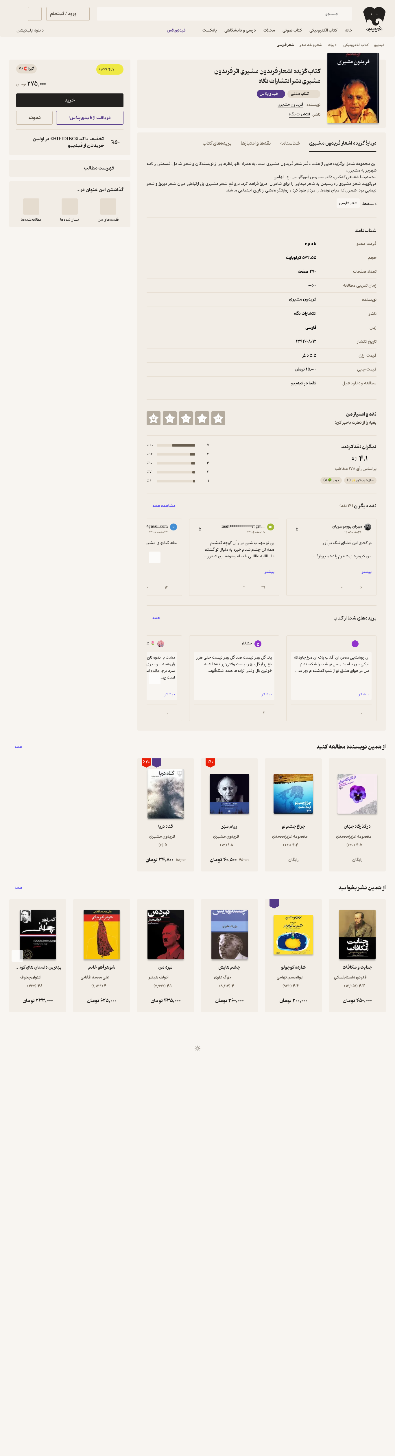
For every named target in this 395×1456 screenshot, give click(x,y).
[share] (192, 115)
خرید (70, 100)
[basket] (35, 14)
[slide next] (154, 557)
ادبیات (332, 45)
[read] (31, 206)
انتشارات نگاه (299, 114)
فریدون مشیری (290, 105)
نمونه (34, 118)
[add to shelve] (108, 206)
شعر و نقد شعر (311, 45)
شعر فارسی (285, 45)
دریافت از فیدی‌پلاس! (90, 118)
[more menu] (150, 115)
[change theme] (16, 14)
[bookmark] (164, 115)
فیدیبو (379, 45)
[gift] (178, 115)
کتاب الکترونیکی (355, 45)
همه (18, 747)
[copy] (22, 142)
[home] (374, 19)
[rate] (218, 418)
